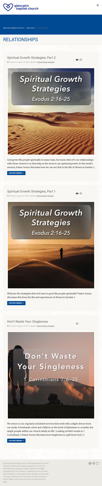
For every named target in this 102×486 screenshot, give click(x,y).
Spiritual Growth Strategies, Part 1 (31, 191)
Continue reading (15, 173)
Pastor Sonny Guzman (45, 62)
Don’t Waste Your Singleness (27, 321)
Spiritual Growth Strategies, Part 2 (31, 58)
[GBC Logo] (25, 7)
